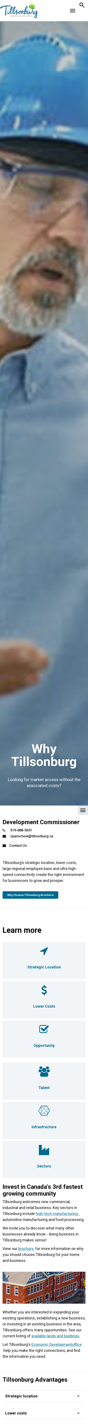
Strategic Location (44, 967)
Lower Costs (44, 1006)
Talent (44, 1087)
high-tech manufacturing (57, 1213)
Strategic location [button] (21, 1396)
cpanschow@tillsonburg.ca (31, 836)
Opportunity (44, 1045)
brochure (26, 1248)
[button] (44, 811)
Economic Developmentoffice (56, 1344)
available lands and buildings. (55, 1336)
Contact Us (18, 846)
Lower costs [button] (16, 1413)
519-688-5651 (21, 830)
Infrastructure (44, 1127)
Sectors (44, 1166)
